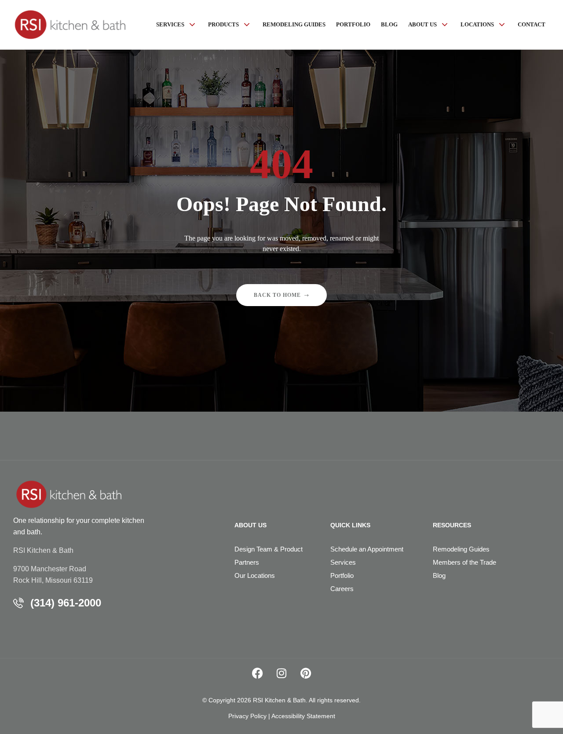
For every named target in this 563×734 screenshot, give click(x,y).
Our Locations (254, 575)
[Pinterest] (306, 673)
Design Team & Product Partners (268, 555)
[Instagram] (281, 673)
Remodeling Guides (461, 549)
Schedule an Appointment (366, 549)
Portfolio (342, 575)
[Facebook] (257, 673)
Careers (342, 588)
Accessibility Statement (303, 715)
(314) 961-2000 (65, 603)
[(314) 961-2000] (18, 603)
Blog (439, 575)
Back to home (277, 295)
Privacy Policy (247, 715)
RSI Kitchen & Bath (43, 550)
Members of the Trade (464, 562)
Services (343, 562)
